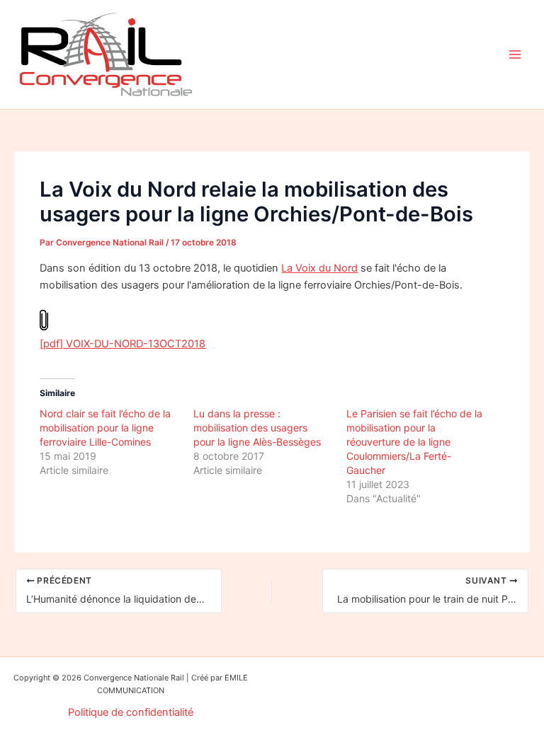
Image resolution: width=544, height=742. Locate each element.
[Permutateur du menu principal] (515, 54)
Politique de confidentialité (130, 712)
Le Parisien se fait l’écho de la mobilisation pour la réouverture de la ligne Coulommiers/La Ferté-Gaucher (414, 441)
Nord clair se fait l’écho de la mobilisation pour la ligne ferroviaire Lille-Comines (105, 427)
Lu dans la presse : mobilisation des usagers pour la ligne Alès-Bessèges (257, 427)
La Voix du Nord (319, 268)
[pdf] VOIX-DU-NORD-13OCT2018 (122, 343)
